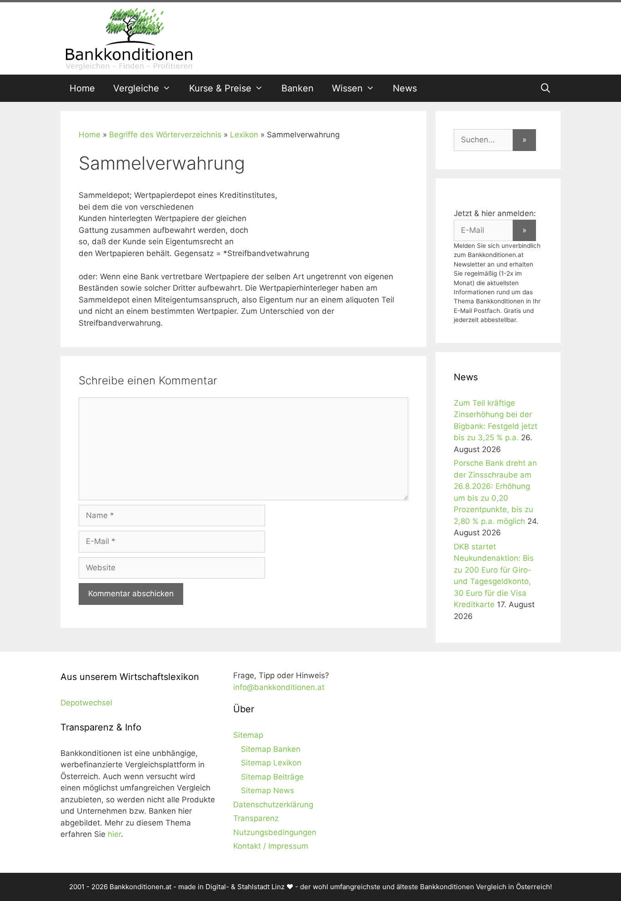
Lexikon (244, 134)
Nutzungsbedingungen (274, 832)
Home (82, 88)
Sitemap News (267, 790)
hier (114, 834)
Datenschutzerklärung (273, 804)
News (405, 88)
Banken (297, 88)
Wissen (347, 88)
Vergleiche (136, 88)
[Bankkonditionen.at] (128, 37)
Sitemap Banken (270, 749)
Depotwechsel (86, 702)
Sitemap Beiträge (272, 776)
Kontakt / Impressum (270, 846)
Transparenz (256, 818)
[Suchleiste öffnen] (546, 88)
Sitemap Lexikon (271, 762)
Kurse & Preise (220, 88)
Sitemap (248, 735)
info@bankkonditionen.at (279, 687)
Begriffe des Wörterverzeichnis (165, 134)
